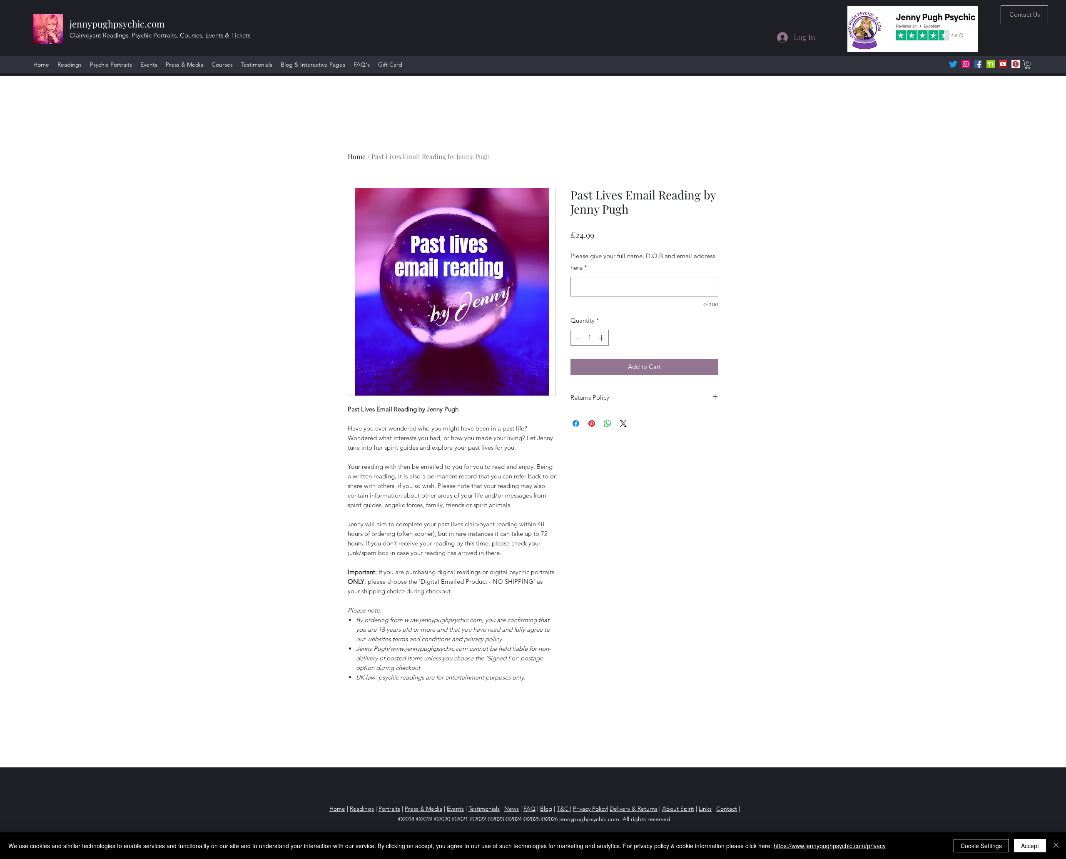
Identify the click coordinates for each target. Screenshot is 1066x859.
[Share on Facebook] (576, 423)
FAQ (529, 808)
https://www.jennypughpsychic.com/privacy (830, 846)
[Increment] (602, 338)
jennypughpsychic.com (117, 23)
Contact (726, 808)
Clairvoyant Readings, (100, 35)
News (511, 808)
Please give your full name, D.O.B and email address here (642, 261)
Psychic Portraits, (155, 35)
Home (357, 156)
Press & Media (423, 808)
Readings (362, 808)
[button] (1028, 64)
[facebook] (978, 64)
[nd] (990, 64)
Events (455, 808)
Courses (191, 35)
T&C (563, 808)
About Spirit (678, 808)
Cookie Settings (981, 846)
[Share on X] (623, 423)
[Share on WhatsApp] (608, 423)
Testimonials (484, 808)
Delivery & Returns (634, 808)
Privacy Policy (590, 808)
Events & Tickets (227, 35)
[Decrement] (577, 338)
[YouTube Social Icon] (1003, 64)
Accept (1030, 846)
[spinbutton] (590, 338)
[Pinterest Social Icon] (1015, 64)
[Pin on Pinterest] (592, 423)
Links (705, 808)
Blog (546, 808)
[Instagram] (965, 64)
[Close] (1056, 845)
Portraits (389, 808)
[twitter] (953, 64)
